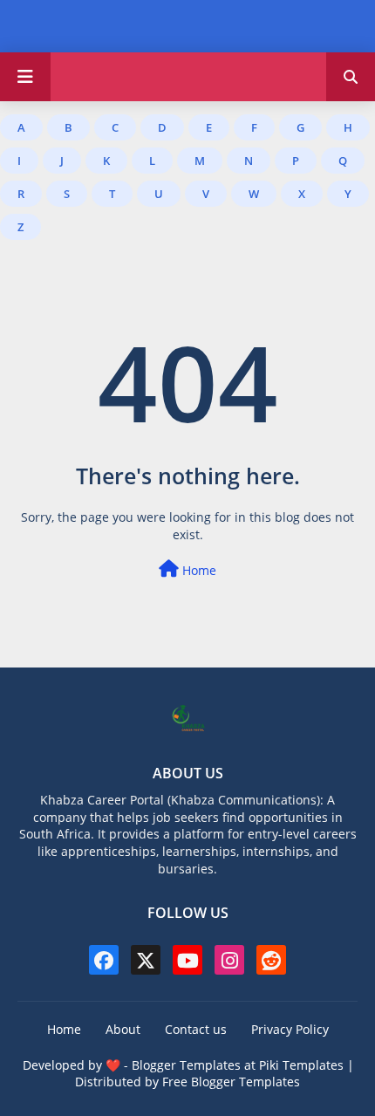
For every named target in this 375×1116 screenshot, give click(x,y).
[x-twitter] (145, 960)
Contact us (196, 1029)
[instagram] (229, 960)
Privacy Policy (290, 1029)
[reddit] (271, 960)
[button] (350, 76)
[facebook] (104, 960)
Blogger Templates (186, 1065)
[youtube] (187, 960)
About (123, 1029)
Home (197, 570)
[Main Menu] (25, 76)
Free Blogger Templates (231, 1081)
